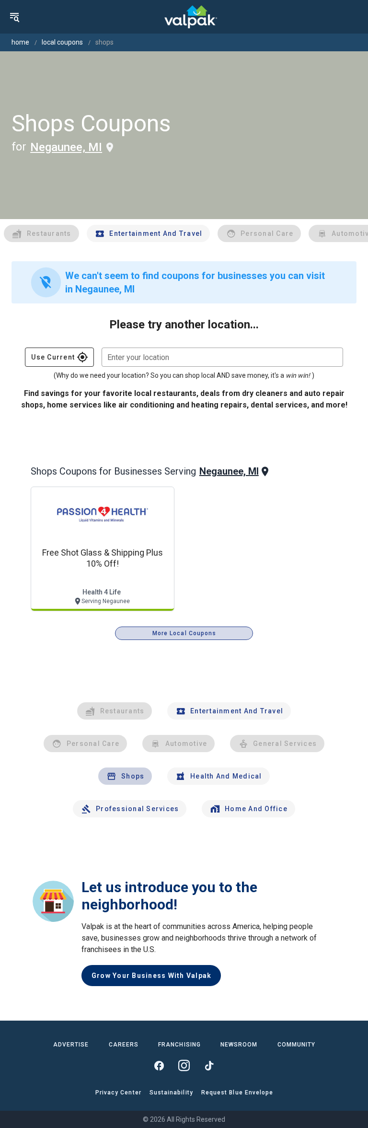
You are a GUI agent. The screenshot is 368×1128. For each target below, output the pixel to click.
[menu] (14, 16)
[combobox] (222, 357)
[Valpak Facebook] (159, 1065)
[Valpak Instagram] (184, 1065)
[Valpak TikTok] (209, 1065)
